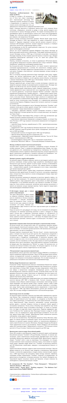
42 (23, 10)
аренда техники (25, 391)
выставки (51, 388)
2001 (20, 10)
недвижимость (25, 376)
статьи (16, 10)
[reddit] (16, 380)
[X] (13, 380)
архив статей (26, 388)
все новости (16, 388)
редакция (34, 388)
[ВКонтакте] (11, 380)
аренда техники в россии (39, 391)
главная (12, 10)
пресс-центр (42, 388)
